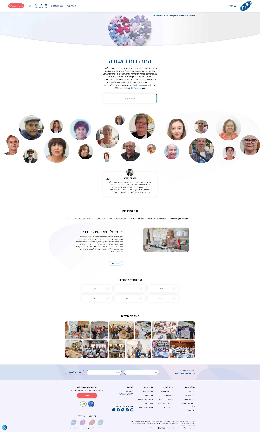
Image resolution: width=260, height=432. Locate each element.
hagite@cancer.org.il (142, 85)
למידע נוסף (116, 263)
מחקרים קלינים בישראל (165, 403)
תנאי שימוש (134, 423)
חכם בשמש (149, 395)
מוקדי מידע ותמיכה (166, 391)
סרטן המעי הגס (190, 395)
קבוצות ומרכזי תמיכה (166, 399)
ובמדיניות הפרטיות (190, 425)
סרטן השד (191, 391)
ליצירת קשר (71, 6)
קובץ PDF (135, 88)
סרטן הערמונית (190, 399)
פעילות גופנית (148, 403)
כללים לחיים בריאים (146, 407)
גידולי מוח (191, 410)
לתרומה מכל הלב (17, 6)
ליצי (133, 98)
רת (130, 98)
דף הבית (192, 16)
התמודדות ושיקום (167, 407)
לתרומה (87, 395)
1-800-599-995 (57, 6)
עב (30, 6)
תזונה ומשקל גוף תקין (145, 399)
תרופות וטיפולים (167, 395)
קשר (126, 98)
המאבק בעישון (148, 391)
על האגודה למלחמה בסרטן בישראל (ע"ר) (177, 16)
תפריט (231, 6)
